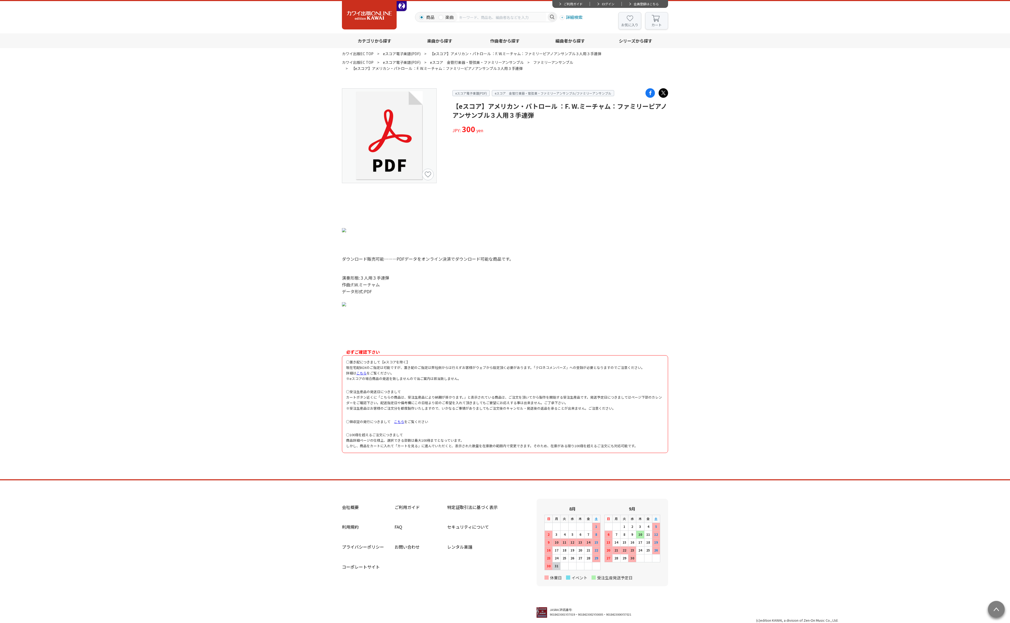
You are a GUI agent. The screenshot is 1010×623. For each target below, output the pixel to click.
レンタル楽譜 (459, 547)
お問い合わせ (407, 547)
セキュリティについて (468, 527)
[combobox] (502, 17)
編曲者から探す (570, 41)
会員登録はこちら (646, 4)
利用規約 (350, 527)
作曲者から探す (505, 41)
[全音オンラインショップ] (402, 6)
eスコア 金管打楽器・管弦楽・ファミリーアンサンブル (477, 62)
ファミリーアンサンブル (553, 62)
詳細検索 (574, 17)
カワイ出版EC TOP (357, 53)
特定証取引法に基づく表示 (472, 507)
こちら (361, 372)
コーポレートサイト (361, 567)
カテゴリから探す (374, 41)
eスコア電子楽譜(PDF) (402, 53)
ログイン (608, 4)
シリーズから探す (635, 41)
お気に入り (629, 24)
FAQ (398, 527)
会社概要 (350, 507)
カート (657, 24)
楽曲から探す (439, 41)
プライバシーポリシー (363, 547)
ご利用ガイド (573, 4)
